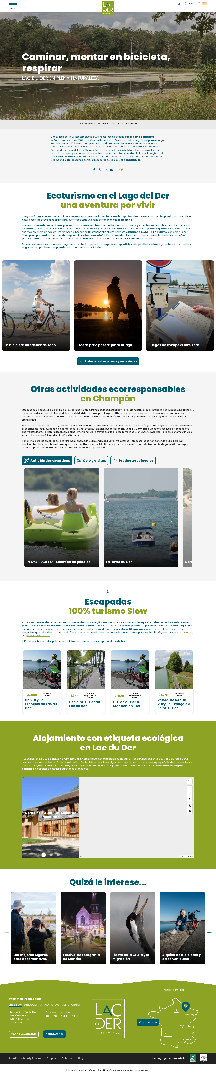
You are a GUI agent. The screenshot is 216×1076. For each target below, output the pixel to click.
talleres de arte (182, 632)
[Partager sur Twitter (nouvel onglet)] (100, 170)
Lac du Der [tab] (15, 1005)
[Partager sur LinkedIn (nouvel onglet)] (105, 170)
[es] (205, 4)
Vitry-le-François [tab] (49, 1005)
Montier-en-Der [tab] (71, 1005)
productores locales (38, 635)
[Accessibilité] (179, 3)
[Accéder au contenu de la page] (108, 106)
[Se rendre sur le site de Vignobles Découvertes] (193, 1058)
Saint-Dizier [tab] (30, 1005)
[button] (195, 4)
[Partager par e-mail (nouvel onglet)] (111, 170)
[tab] (47, 460)
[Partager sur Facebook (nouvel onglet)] (94, 170)
